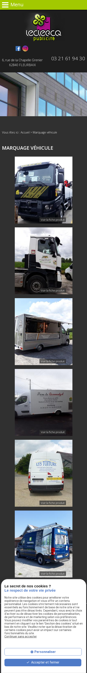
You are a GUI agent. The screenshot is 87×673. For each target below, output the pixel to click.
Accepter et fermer (44, 662)
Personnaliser (45, 652)
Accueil (25, 132)
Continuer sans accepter (20, 636)
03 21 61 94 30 (68, 58)
